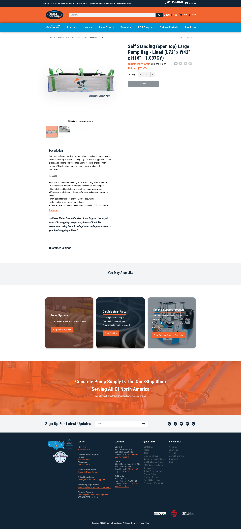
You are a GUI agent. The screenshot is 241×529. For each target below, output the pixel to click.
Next (188, 37)
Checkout (173, 459)
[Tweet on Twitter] (185, 64)
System (71, 27)
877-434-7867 (84, 449)
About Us (173, 447)
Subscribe (143, 424)
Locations (173, 450)
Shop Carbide (111, 333)
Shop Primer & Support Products (168, 335)
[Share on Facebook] (176, 64)
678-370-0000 (131, 454)
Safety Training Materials (154, 459)
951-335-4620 (131, 484)
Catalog (192, 3)
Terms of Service (150, 477)
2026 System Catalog (153, 465)
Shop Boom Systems (62, 329)
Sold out (143, 84)
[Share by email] (190, 64)
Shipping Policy (150, 468)
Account (172, 453)
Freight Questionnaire (153, 480)
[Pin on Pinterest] (180, 64)
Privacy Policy (149, 474)
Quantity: (132, 74)
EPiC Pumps (144, 27)
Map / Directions (122, 457)
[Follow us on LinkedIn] (175, 424)
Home (52, 37)
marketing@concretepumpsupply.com (94, 487)
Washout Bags (63, 37)
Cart (171, 462)
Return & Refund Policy (153, 471)
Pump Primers (106, 27)
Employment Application (154, 483)
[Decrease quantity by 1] (140, 74)
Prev (180, 37)
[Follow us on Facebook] (169, 424)
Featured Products (169, 27)
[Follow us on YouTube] (181, 424)
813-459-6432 (84, 459)
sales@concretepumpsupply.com (92, 480)
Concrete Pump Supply (139, 64)
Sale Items (190, 27)
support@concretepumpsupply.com (93, 495)
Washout (124, 27)
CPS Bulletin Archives (153, 462)
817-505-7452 (131, 469)
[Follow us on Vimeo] (193, 424)
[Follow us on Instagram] (187, 424)
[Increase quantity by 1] (153, 74)
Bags (145, 453)
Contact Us (148, 447)
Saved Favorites (176, 456)
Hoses (87, 27)
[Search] (159, 15)
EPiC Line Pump (150, 456)
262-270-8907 (84, 464)
